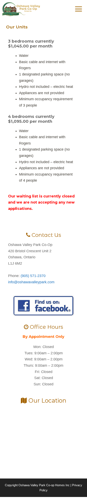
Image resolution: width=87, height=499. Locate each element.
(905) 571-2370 (33, 276)
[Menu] (79, 9)
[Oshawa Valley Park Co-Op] (21, 9)
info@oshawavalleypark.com (31, 282)
